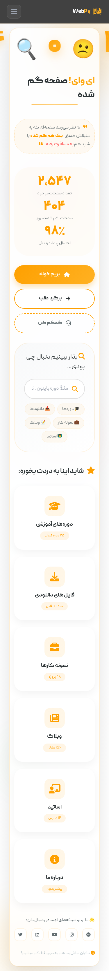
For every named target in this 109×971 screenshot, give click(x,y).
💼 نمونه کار (68, 423)
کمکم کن (50, 323)
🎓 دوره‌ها (71, 409)
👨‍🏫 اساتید (54, 437)
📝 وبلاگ (38, 423)
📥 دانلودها (40, 409)
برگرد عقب (50, 298)
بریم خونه (49, 274)
